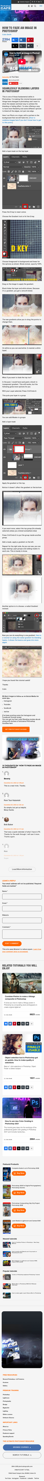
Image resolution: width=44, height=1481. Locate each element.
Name (5, 891)
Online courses (7, 1414)
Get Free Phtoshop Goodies (16, 729)
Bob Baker (8, 825)
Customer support (8, 1433)
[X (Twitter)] (19, 1023)
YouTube (8, 1478)
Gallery (5, 1386)
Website (5, 915)
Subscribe (5, 77)
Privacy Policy (7, 1430)
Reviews (5, 1382)
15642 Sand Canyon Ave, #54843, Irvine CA (22, 1473)
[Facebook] (6, 1023)
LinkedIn (30, 1478)
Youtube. (7, 704)
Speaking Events (8, 1436)
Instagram (8, 701)
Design (5, 1404)
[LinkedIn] (10, 1023)
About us (5, 1426)
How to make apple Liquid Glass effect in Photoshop (26, 1293)
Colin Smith (6, 34)
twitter (6, 712)
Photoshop (6, 1394)
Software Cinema (8, 1417)
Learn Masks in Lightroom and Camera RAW (26, 1220)
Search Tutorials (21, 1455)
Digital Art (6, 1408)
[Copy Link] (23, 1023)
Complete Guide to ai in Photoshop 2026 (25, 1168)
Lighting (5, 1411)
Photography (7, 1401)
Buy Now (20, 1173)
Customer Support (24, 1)
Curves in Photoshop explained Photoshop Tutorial (26, 1274)
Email (5, 903)
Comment (6, 927)
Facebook (23, 1478)
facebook (7, 708)
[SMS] (27, 1023)
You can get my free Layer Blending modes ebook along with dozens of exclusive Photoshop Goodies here (21, 721)
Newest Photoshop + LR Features (13, 1379)
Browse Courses (21, 1447)
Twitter (36, 1478)
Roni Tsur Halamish (12, 800)
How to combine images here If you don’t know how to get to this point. (21, 120)
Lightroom (6, 1398)
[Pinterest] (14, 1023)
